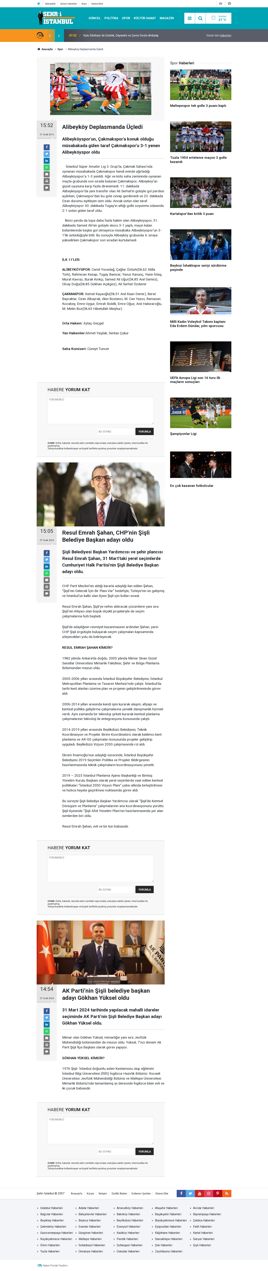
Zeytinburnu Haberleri (168, 1251)
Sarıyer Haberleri (203, 1239)
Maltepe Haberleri (90, 1239)
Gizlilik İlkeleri (119, 1193)
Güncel (95, 18)
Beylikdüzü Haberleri (130, 1220)
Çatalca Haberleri (204, 1220)
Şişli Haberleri (202, 1245)
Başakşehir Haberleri (168, 1214)
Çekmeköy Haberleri (53, 1226)
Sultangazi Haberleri (129, 1245)
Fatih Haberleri (202, 1226)
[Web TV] (221, 3)
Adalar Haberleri (89, 1208)
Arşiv (84, 3)
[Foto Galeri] (229, 3)
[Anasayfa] (39, 3)
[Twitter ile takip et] (190, 1193)
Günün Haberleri (68, 3)
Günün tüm (218, 35)
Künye (90, 1193)
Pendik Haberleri (127, 1239)
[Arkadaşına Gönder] (47, 174)
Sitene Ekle (97, 3)
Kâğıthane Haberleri (167, 1233)
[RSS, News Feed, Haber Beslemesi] (226, 1193)
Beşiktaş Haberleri (52, 1220)
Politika (111, 18)
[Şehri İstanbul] (56, 18)
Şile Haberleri (163, 1245)
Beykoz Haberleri (90, 1220)
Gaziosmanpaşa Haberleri (56, 1233)
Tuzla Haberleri (49, 1251)
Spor (126, 18)
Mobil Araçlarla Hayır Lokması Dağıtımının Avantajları (116, 35)
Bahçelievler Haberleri (93, 1214)
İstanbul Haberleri (51, 1208)
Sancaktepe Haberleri (168, 1239)
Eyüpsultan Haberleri (168, 1226)
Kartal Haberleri (203, 1233)
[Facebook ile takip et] (181, 1193)
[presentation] (49, 35)
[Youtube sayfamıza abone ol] (199, 1193)
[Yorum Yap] (47, 188)
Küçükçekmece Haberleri (56, 1239)
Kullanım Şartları (141, 1193)
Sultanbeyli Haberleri (92, 1245)
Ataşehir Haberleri (166, 1208)
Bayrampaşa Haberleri (207, 1214)
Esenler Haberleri (90, 1226)
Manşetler (50, 3)
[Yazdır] (47, 181)
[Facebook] (47, 147)
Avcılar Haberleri (203, 1208)
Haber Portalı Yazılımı (55, 1265)
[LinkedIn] (47, 161)
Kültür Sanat (145, 18)
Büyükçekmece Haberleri (171, 1220)
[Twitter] (47, 154)
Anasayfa (76, 1193)
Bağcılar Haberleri (51, 1214)
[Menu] (189, 18)
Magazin (167, 18)
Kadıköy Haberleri (128, 1233)
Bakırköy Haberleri (128, 1214)
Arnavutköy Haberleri (130, 1208)
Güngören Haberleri (91, 1233)
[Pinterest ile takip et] (217, 1193)
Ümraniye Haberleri (91, 1251)
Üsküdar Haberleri (128, 1251)
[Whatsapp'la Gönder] (47, 167)
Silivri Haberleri (50, 1245)
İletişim (103, 1193)
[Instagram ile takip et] (208, 1193)
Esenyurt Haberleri (128, 1226)
